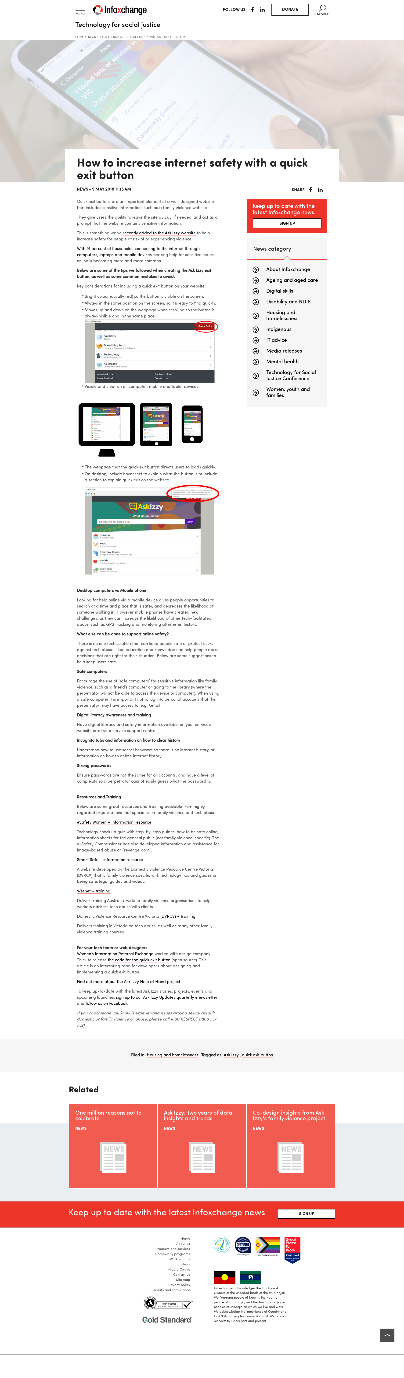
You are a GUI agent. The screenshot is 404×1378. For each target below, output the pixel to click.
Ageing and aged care (292, 280)
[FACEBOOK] (252, 10)
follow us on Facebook (106, 1004)
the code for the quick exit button (139, 960)
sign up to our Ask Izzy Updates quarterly (155, 997)
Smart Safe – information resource (110, 860)
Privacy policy (179, 1285)
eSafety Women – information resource (114, 822)
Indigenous (279, 329)
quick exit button (257, 1055)
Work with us (180, 1259)
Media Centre (179, 1269)
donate (290, 9)
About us (183, 1244)
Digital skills (279, 291)
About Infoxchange (288, 269)
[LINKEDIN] (262, 10)
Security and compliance (171, 1290)
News (92, 37)
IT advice (276, 340)
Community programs (172, 1254)
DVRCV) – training (178, 916)
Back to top (387, 1335)
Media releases (284, 351)
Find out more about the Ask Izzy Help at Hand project (128, 982)
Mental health (282, 362)
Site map (183, 1280)
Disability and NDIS (288, 302)
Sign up (287, 223)
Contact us (181, 1275)
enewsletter (206, 997)
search (323, 10)
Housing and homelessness (172, 1055)
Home (79, 37)
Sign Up (306, 1214)
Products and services (172, 1249)
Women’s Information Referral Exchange (115, 954)
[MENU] (80, 8)
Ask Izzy (231, 1055)
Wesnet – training (93, 891)
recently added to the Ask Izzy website (159, 233)
